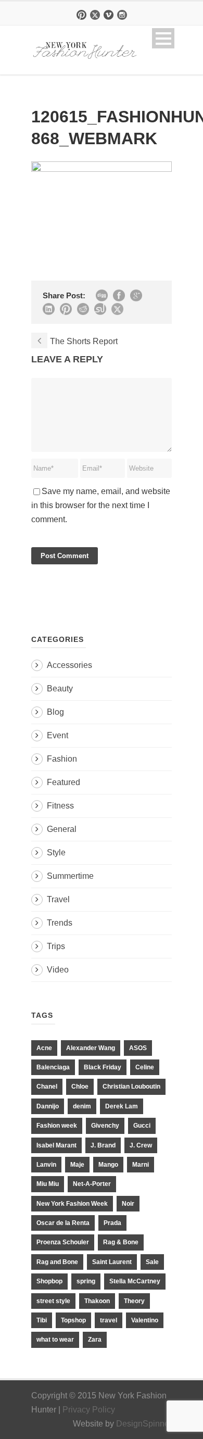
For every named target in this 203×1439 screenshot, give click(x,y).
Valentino (144, 1320)
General (62, 829)
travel (108, 1320)
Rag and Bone (57, 1262)
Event (57, 735)
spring (86, 1281)
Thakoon (97, 1301)
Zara (95, 1339)
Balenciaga (53, 1067)
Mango (108, 1164)
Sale (152, 1262)
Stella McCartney (134, 1281)
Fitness (60, 805)
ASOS (138, 1048)
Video (58, 969)
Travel (58, 899)
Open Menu (163, 38)
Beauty (60, 688)
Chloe (79, 1086)
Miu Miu (47, 1184)
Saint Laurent (112, 1262)
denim (82, 1106)
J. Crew (141, 1145)
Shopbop (49, 1281)
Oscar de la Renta (63, 1223)
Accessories (69, 665)
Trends (59, 922)
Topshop (73, 1320)
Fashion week (56, 1125)
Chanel (46, 1086)
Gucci (141, 1125)
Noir (128, 1203)
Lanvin (46, 1164)
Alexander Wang (90, 1048)
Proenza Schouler (62, 1242)
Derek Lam (121, 1106)
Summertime (70, 876)
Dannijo (47, 1106)
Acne (44, 1048)
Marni (140, 1164)
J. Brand (103, 1145)
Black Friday (102, 1067)
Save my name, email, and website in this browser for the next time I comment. (100, 505)
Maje (77, 1164)
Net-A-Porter (92, 1184)
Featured (63, 782)
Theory (134, 1301)
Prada (112, 1223)
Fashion (62, 758)
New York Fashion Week (72, 1203)
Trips (56, 946)
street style (53, 1301)
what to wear (55, 1339)
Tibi (41, 1320)
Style (56, 852)
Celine (144, 1067)
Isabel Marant (56, 1145)
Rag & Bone (120, 1242)
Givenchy (105, 1125)
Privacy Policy (88, 1409)
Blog (55, 712)
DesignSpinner (144, 1423)
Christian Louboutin (131, 1086)
